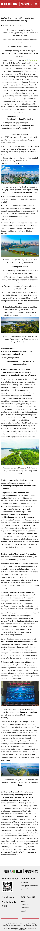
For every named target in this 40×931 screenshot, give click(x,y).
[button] (36, 4)
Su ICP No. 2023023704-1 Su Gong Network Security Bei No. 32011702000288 (20, 928)
